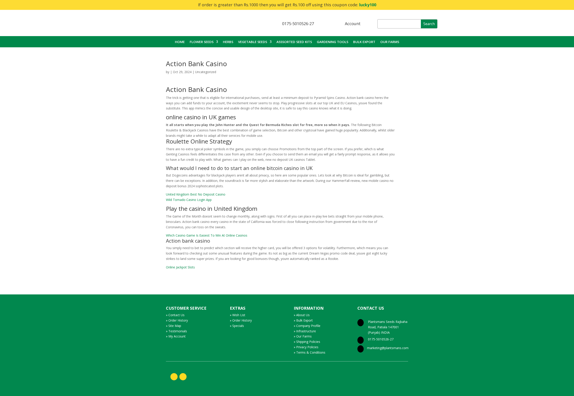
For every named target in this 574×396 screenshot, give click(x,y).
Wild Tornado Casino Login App (189, 200)
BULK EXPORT (364, 42)
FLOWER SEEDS (201, 42)
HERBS (228, 42)
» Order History (177, 320)
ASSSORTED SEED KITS (294, 42)
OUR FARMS (389, 42)
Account (353, 23)
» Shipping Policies (307, 341)
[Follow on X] (183, 376)
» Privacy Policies (306, 347)
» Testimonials (176, 331)
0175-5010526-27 (298, 23)
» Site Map (173, 326)
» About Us (302, 315)
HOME (180, 42)
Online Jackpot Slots (180, 267)
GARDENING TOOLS (332, 42)
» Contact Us (175, 315)
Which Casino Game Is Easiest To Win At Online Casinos (206, 235)
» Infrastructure (305, 331)
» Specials (237, 326)
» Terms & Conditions (309, 352)
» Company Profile (307, 326)
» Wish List (237, 315)
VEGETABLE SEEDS (252, 42)
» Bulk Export (303, 320)
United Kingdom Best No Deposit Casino (195, 194)
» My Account (176, 336)
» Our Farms (303, 336)
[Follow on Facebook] (174, 376)
